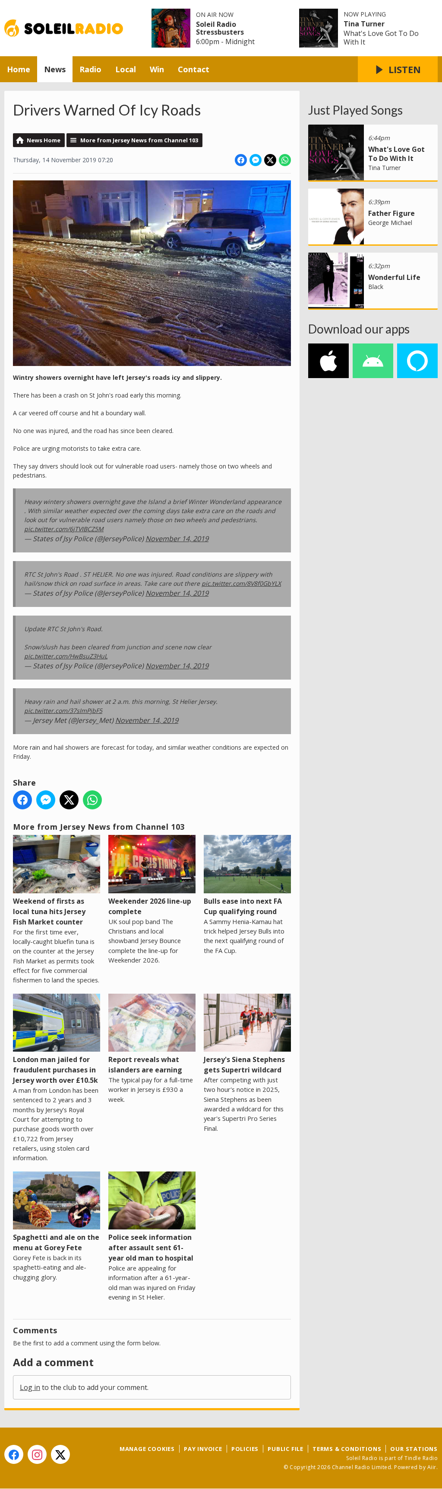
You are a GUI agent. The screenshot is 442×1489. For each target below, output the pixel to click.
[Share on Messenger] (255, 160)
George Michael (390, 222)
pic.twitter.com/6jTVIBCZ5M (64, 529)
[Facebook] (13, 1454)
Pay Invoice (203, 1449)
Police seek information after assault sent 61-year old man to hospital (150, 1247)
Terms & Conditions (347, 1449)
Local (125, 69)
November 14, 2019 (176, 538)
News (55, 69)
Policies (245, 1449)
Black (375, 286)
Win (157, 69)
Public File (285, 1449)
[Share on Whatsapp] (285, 160)
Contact (193, 69)
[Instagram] (37, 1454)
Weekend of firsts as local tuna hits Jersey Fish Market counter (49, 911)
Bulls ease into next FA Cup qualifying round (243, 906)
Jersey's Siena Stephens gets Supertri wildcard (244, 1065)
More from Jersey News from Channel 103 (139, 140)
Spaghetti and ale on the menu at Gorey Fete (56, 1242)
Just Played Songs (355, 110)
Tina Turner (364, 24)
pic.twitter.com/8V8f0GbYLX (241, 583)
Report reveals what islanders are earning (145, 1065)
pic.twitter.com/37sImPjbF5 (63, 710)
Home (18, 69)
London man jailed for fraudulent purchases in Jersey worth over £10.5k (55, 1070)
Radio (90, 69)
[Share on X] (270, 160)
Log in (30, 1387)
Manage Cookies (147, 1449)
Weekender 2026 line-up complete (149, 906)
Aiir (431, 1467)
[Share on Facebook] (241, 160)
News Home (43, 140)
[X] (60, 1454)
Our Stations (414, 1449)
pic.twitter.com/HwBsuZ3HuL (65, 656)
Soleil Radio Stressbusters (220, 28)
